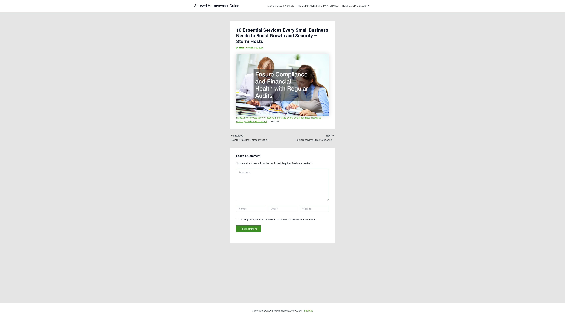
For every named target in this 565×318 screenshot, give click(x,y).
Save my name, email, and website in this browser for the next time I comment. (278, 219)
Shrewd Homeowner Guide (216, 6)
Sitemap (308, 310)
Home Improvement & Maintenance (318, 5)
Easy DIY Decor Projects (280, 5)
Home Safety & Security (355, 5)
